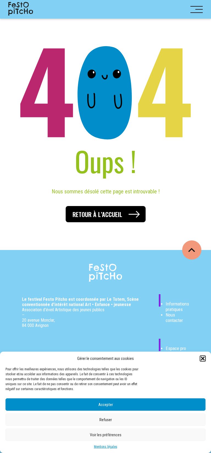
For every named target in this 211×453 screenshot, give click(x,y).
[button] (203, 358)
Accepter (105, 404)
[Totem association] (20, 9)
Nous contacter (174, 317)
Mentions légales (105, 447)
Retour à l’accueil (97, 214)
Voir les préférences (105, 434)
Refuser (105, 419)
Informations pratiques (177, 306)
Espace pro (176, 348)
